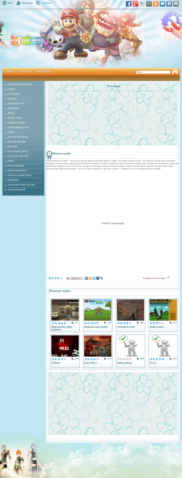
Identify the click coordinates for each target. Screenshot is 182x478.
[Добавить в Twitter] (162, 4)
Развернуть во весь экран (155, 278)
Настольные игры (17, 151)
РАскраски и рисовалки (21, 185)
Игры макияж (15, 166)
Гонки (11, 89)
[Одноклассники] (90, 278)
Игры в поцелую (17, 170)
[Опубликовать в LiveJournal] (142, 4)
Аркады (12, 99)
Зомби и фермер (124, 362)
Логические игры (17, 137)
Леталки (12, 146)
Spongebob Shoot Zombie (96, 326)
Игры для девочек (17, 156)
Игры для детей (16, 190)
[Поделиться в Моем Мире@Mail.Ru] (149, 4)
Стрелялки (13, 94)
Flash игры (25, 71)
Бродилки (13, 108)
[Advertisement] (81, 116)
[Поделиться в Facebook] (129, 4)
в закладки (46, 3)
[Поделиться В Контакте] (169, 4)
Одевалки (13, 180)
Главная (9, 71)
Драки (10, 113)
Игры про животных (19, 175)
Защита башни (16, 123)
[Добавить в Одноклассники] (156, 4)
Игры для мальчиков (19, 84)
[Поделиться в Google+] (135, 4)
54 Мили (55, 362)
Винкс (11, 161)
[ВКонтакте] (87, 278)
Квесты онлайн (16, 142)
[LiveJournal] (101, 278)
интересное (43, 71)
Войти (10, 3)
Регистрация (27, 3)
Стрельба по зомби (126, 326)
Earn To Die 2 (90, 362)
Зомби (11, 132)
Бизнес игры (14, 118)
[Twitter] (94, 278)
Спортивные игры (18, 127)
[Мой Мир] (98, 278)
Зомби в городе (156, 326)
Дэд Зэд (152, 362)
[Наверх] (176, 4)
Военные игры (15, 103)
